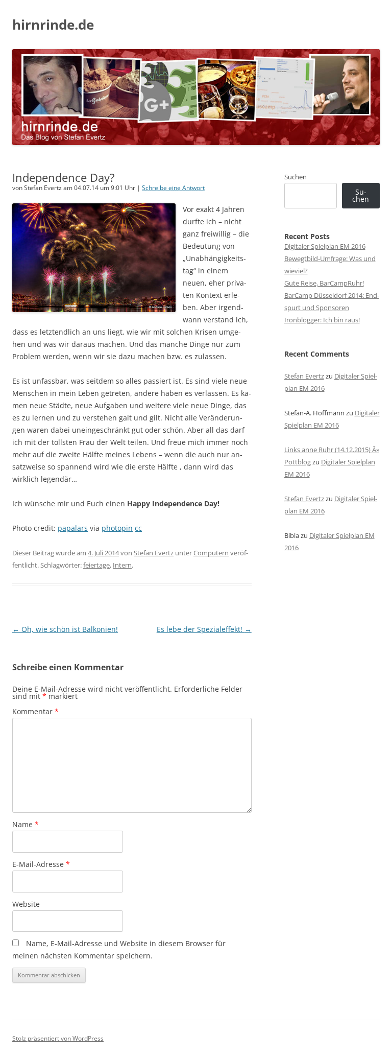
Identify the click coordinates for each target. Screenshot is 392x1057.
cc (138, 528)
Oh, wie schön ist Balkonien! (65, 629)
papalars (73, 528)
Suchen (295, 176)
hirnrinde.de (53, 24)
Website (26, 904)
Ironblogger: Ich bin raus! (322, 319)
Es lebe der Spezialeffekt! (204, 629)
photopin (117, 528)
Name (25, 824)
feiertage (96, 565)
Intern (122, 565)
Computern (211, 552)
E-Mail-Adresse (41, 864)
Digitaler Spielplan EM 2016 (324, 246)
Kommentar (35, 711)
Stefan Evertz (154, 552)
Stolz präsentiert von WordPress (58, 1038)
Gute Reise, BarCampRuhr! (324, 283)
